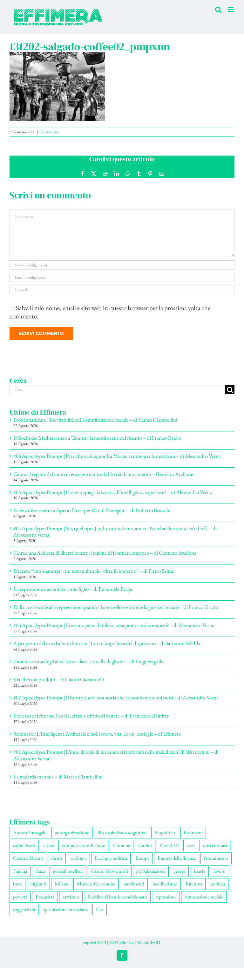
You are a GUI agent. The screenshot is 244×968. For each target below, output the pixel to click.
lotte (17, 883)
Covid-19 (169, 845)
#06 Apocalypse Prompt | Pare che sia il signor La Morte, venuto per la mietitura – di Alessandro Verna (117, 455)
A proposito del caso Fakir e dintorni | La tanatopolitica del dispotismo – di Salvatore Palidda (106, 643)
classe (48, 845)
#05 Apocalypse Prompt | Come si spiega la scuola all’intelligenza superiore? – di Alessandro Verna (112, 492)
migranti (38, 883)
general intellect (68, 871)
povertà (20, 896)
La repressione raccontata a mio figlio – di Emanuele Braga (72, 588)
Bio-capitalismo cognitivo (121, 832)
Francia (20, 871)
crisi (191, 845)
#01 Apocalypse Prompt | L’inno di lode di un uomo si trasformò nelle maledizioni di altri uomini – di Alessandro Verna (116, 755)
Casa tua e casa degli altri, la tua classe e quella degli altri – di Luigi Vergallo (88, 661)
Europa (142, 858)
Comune (121, 845)
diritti (56, 858)
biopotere (193, 832)
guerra (179, 871)
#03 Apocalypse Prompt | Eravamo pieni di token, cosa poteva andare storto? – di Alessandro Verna (113, 625)
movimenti (133, 883)
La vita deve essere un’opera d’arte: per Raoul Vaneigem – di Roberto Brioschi (92, 510)
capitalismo (24, 845)
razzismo (71, 896)
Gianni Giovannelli (109, 871)
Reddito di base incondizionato (117, 896)
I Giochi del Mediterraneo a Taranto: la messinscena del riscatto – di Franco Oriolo (97, 437)
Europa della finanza (177, 858)
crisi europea (215, 845)
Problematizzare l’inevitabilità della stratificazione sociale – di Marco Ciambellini (95, 419)
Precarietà (45, 896)
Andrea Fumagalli (30, 832)
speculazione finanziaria (65, 909)
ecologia (78, 858)
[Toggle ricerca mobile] (218, 9)
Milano (62, 883)
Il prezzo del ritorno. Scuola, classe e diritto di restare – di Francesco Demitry (91, 715)
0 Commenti (49, 132)
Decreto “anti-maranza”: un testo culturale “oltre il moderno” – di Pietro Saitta (93, 570)
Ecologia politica (111, 858)
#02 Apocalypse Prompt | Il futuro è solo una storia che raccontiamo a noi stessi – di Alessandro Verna (116, 697)
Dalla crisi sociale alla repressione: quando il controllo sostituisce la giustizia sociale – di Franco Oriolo (115, 607)
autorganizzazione (72, 832)
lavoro (220, 871)
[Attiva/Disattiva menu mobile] (231, 9)
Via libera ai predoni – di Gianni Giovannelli (58, 679)
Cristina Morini (28, 858)
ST (158, 942)
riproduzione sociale (204, 896)
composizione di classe (83, 845)
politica (217, 883)
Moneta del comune (96, 883)
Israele (199, 871)
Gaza (40, 871)
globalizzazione (150, 871)
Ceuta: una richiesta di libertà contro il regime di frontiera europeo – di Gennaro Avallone (104, 552)
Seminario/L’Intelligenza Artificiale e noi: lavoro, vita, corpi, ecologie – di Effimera (97, 733)
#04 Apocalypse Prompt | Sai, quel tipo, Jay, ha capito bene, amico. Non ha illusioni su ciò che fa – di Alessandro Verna (115, 531)
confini (145, 845)
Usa (99, 909)
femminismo (216, 858)
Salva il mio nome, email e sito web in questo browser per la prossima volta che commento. (110, 312)
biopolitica (165, 832)
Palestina (194, 883)
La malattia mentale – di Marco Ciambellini (58, 776)
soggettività (24, 909)
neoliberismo (164, 883)
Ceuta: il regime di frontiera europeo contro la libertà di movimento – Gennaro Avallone (103, 474)
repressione (165, 896)
